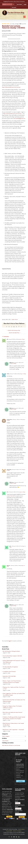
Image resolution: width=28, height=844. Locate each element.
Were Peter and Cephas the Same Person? (12, 712)
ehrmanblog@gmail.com (19, 118)
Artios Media (22, 829)
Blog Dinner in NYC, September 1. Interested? (13, 729)
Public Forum (15, 319)
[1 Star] (2, 23)
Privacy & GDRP (9, 830)
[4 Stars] (7, 23)
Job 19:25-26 (11, 496)
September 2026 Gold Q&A (9, 676)
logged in (10, 641)
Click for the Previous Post (14, 330)
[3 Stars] (5, 23)
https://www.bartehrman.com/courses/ (11, 87)
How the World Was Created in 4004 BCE (12, 656)
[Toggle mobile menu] (24, 16)
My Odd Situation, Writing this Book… (11, 651)
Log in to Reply (22, 339)
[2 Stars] (4, 23)
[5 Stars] (8, 23)
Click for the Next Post (14, 332)
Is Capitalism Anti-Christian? (9, 671)
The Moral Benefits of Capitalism (10, 667)
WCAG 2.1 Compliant (17, 830)
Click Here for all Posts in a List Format (11, 745)
